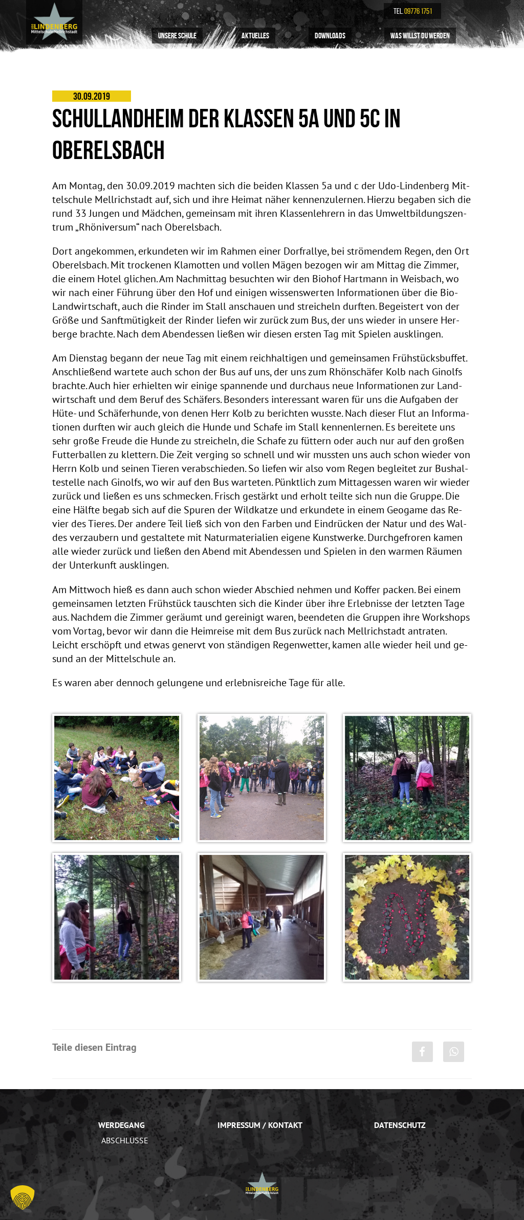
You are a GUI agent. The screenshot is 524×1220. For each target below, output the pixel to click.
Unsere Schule (177, 35)
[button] (22, 1197)
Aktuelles (255, 35)
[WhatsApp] (453, 1052)
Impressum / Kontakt (259, 1125)
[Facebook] (422, 1052)
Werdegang (121, 1125)
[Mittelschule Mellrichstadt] (54, 21)
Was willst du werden (420, 35)
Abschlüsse (124, 1140)
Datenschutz (400, 1125)
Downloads (330, 35)
